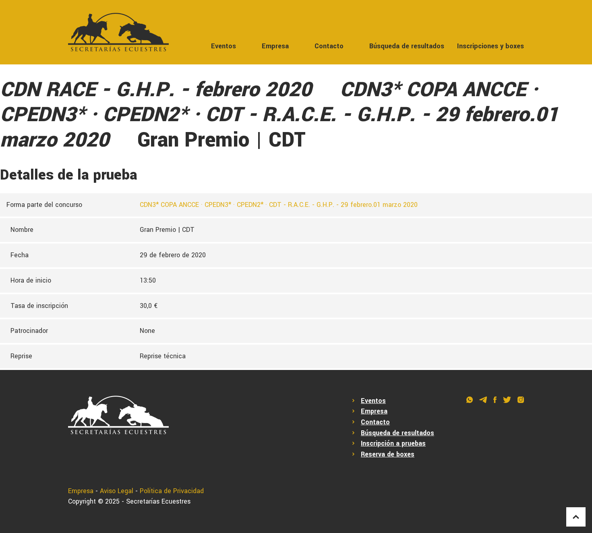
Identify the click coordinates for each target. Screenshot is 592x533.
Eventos (223, 46)
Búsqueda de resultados (406, 46)
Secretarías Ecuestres (158, 501)
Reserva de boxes (387, 454)
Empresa (275, 46)
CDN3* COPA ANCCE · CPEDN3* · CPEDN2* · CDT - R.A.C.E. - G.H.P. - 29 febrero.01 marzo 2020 (279, 204)
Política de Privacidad (172, 491)
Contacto (329, 46)
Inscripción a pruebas (393, 443)
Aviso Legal (116, 491)
